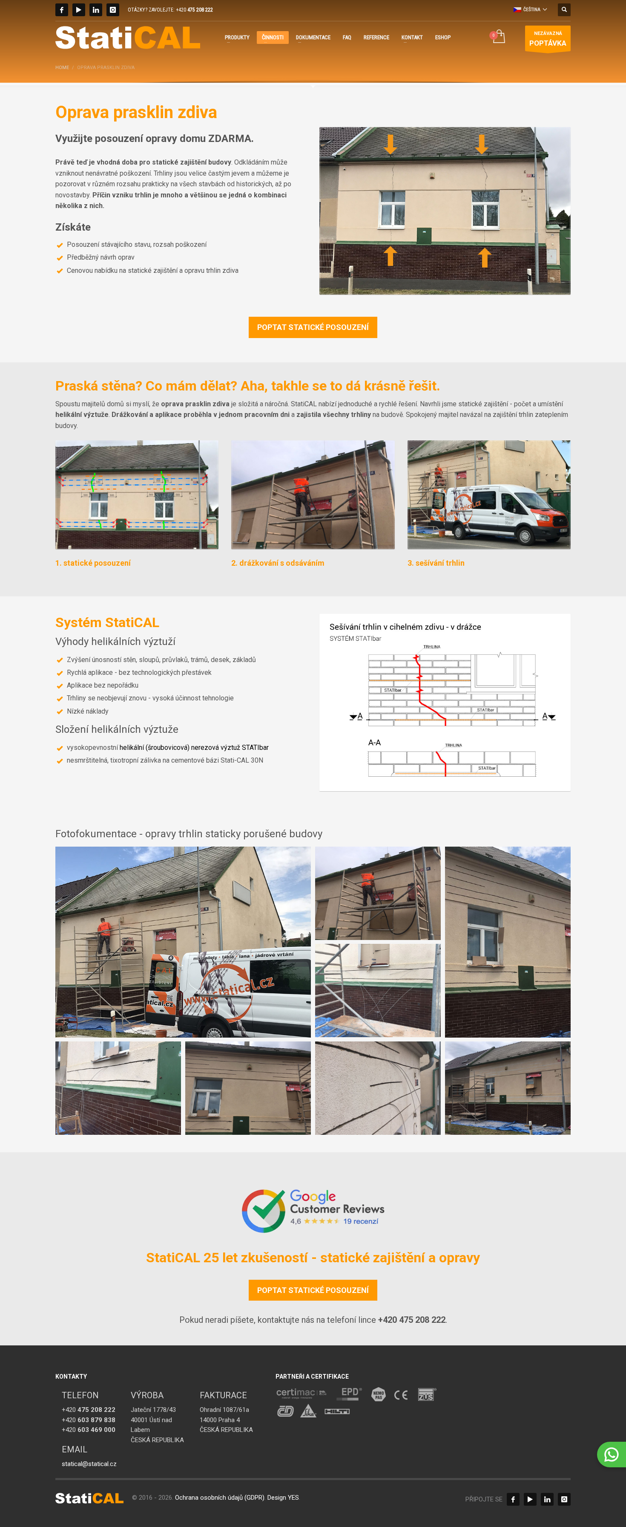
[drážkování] (183, 942)
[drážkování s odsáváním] (378, 893)
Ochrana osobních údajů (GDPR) (219, 1497)
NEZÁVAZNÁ (547, 39)
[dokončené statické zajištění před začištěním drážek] (508, 942)
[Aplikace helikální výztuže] (489, 494)
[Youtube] (78, 9)
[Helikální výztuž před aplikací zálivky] (378, 1088)
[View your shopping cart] (498, 37)
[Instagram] (112, 9)
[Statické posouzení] (136, 494)
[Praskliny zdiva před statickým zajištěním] (445, 211)
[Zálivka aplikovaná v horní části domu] (248, 1088)
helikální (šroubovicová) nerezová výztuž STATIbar (194, 747)
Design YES (283, 1497)
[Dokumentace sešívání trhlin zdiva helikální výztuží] (445, 703)
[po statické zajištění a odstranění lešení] (508, 1088)
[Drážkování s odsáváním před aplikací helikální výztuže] (312, 494)
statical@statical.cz (89, 1464)
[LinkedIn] (95, 9)
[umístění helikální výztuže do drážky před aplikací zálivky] (378, 990)
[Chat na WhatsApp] (611, 1454)
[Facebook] (61, 9)
